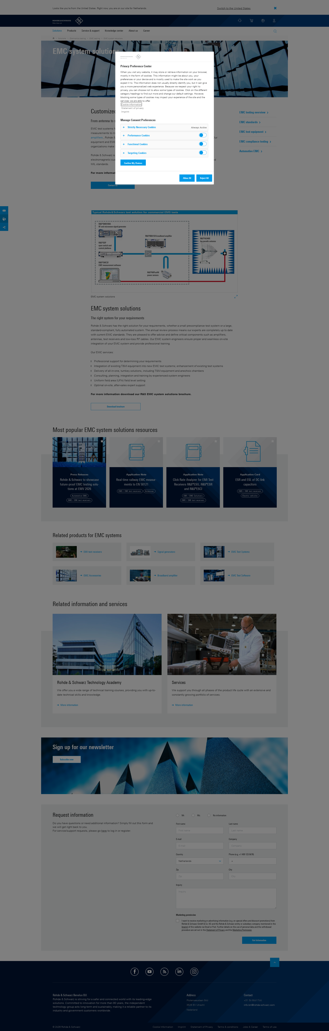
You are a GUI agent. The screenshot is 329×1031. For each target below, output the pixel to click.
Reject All (204, 178)
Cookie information (131, 104)
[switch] (203, 135)
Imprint (125, 111)
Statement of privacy (132, 108)
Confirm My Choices (133, 163)
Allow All (187, 178)
